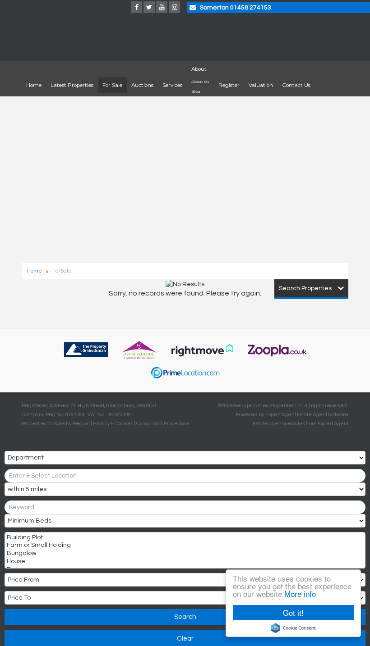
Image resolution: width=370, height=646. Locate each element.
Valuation (261, 85)
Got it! (293, 612)
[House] (184, 562)
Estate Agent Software (322, 414)
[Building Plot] (184, 538)
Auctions (142, 85)
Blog (195, 92)
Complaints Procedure (163, 423)
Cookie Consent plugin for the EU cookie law (293, 628)
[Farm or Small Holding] (184, 546)
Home (34, 85)
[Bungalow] (184, 554)
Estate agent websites (279, 423)
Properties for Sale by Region (56, 423)
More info (300, 593)
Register (229, 85)
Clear (185, 638)
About (199, 69)
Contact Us (296, 85)
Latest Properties (72, 85)
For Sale (112, 85)
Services (172, 85)
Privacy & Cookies (113, 423)
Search (185, 617)
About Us (200, 82)
